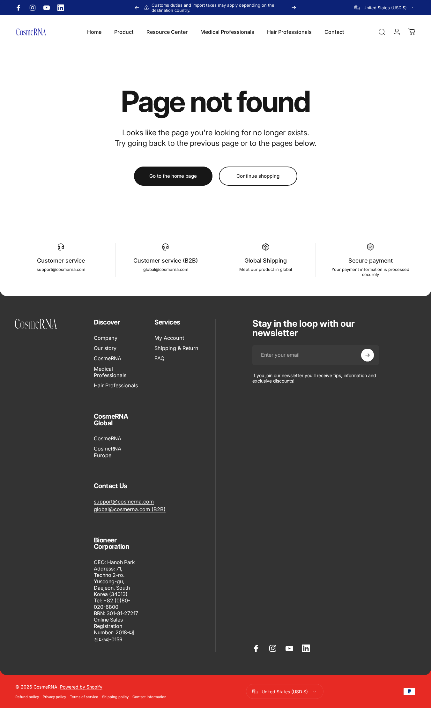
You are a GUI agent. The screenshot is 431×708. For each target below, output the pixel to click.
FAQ (159, 358)
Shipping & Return (176, 348)
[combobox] (385, 7)
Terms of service (84, 697)
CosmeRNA (107, 358)
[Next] (294, 7)
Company (105, 338)
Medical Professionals (110, 372)
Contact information (149, 697)
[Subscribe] (367, 355)
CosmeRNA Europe (107, 452)
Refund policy (27, 697)
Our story (105, 348)
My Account (169, 338)
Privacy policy (54, 697)
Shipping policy (115, 697)
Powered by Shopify (81, 686)
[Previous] (137, 7)
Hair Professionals (116, 386)
